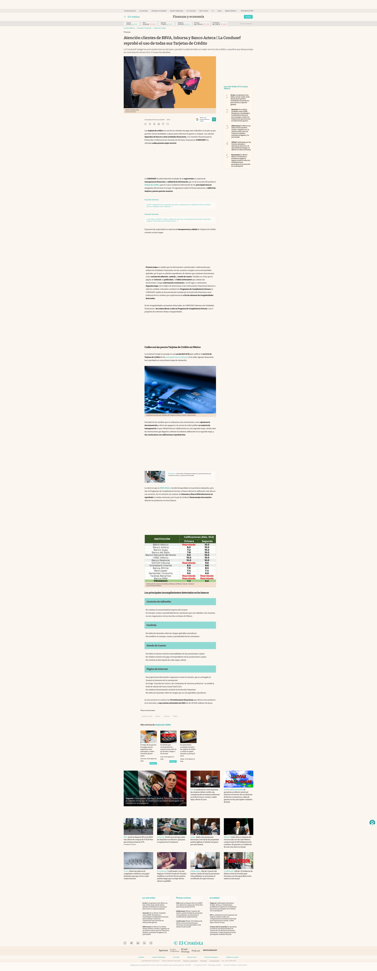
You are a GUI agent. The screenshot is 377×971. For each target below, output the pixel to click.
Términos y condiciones (190, 961)
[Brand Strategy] (185, 950)
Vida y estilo (203, 11)
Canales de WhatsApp (158, 957)
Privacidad (203, 961)
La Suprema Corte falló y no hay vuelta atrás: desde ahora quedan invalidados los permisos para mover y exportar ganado (240, 99)
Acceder (248, 17)
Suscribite (176, 957)
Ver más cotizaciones (246, 23)
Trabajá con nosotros (232, 957)
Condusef (167, 716)
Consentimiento (214, 961)
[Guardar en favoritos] (214, 119)
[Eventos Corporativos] (174, 950)
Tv (213, 11)
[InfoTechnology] (210, 951)
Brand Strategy (230, 11)
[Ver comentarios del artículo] (168, 124)
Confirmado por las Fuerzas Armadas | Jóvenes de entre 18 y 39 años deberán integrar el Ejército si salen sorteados (241, 146)
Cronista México (129, 28)
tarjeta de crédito (160, 28)
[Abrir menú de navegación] (125, 17)
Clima (219, 11)
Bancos (158, 716)
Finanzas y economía (159, 11)
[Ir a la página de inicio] (134, 17)
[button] (372, 822)
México (175, 716)
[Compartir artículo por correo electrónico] (163, 124)
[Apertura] (163, 950)
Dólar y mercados (176, 11)
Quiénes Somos (192, 957)
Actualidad (144, 11)
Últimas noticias (130, 11)
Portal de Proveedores (211, 957)
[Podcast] (196, 951)
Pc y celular (191, 11)
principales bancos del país (177, 357)
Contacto (141, 957)
